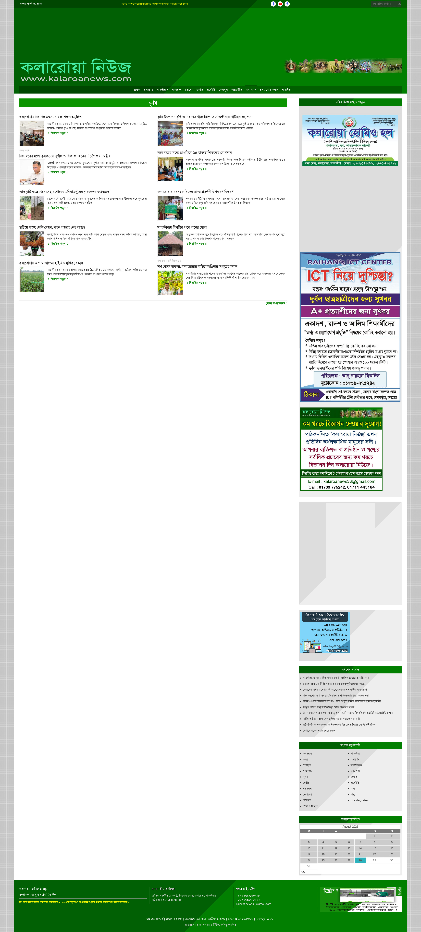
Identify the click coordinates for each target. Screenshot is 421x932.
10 (309, 848)
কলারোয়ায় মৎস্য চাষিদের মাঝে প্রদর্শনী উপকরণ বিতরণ (195, 192)
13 (349, 848)
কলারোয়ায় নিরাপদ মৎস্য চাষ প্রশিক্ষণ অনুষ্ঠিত (50, 117)
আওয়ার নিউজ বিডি (29, 902)
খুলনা (305, 777)
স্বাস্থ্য (353, 794)
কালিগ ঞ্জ (355, 771)
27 (349, 860)
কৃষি (353, 788)
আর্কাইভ (286, 89)
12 (336, 848)
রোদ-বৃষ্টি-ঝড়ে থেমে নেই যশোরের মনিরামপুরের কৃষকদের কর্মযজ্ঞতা (65, 192)
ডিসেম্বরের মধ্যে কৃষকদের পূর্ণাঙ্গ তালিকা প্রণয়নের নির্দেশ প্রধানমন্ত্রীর (65, 156)
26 (336, 860)
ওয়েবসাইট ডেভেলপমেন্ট (240, 919)
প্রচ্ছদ (137, 89)
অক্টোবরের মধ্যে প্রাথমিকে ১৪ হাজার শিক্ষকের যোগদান (194, 152)
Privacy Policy (264, 919)
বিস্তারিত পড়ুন (58, 133)
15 (374, 848)
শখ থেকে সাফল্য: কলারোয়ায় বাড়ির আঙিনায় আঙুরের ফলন (197, 266)
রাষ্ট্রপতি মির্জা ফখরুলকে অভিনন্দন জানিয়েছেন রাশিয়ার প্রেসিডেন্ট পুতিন (339, 724)
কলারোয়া (148, 89)
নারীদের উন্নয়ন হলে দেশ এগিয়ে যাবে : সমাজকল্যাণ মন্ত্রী (331, 719)
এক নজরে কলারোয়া (195, 919)
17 (309, 854)
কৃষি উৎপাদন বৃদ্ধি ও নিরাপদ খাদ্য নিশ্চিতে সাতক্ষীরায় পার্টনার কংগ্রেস (204, 117)
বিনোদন (307, 800)
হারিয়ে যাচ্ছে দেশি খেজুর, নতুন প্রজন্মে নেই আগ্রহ (52, 227)
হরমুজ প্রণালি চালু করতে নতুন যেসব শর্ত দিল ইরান (328, 707)
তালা (305, 759)
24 (309, 860)
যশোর (175, 89)
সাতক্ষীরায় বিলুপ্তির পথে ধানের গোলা (182, 227)
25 (323, 860)
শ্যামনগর (307, 771)
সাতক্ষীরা (161, 89)
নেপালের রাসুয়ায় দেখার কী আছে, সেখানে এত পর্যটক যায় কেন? (335, 689)
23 (392, 854)
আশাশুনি (355, 759)
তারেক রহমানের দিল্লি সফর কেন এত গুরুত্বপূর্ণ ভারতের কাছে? (334, 684)
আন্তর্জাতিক (237, 89)
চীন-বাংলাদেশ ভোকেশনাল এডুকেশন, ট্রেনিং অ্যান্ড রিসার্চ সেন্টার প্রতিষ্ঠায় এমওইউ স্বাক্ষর (348, 713)
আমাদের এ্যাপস (174, 919)
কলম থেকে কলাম (269, 89)
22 (374, 854)
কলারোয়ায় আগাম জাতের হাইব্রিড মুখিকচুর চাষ (51, 263)
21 (360, 854)
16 (392, 848)
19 (336, 854)
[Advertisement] (210, 32)
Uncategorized (360, 800)
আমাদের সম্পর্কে (154, 919)
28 (360, 860)
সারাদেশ (188, 89)
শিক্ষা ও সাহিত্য (310, 806)
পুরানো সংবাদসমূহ (275, 303)
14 (360, 848)
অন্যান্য (250, 89)
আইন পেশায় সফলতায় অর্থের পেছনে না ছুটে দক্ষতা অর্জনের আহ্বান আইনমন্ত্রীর (342, 701)
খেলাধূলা (223, 89)
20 (349, 854)
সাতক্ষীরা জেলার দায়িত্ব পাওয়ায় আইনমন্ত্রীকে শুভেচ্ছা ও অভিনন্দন (336, 678)
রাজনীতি (211, 89)
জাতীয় (200, 89)
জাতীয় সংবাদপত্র (216, 919)
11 (323, 848)
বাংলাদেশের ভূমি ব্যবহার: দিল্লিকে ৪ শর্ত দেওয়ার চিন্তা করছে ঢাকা (336, 695)
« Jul (303, 871)
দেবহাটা (307, 765)
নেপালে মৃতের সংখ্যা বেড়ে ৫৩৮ (319, 730)
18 (323, 854)
